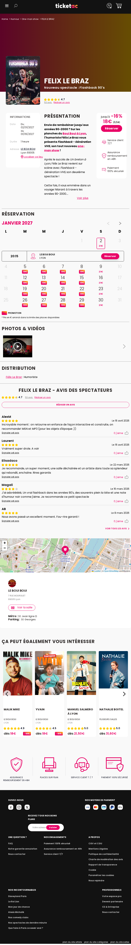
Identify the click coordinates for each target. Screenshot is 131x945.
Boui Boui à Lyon (74, 133)
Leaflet (97, 570)
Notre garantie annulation (22, 848)
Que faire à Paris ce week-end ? (25, 928)
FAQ (10, 843)
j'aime (118, 433)
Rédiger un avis (62, 102)
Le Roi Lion (13, 901)
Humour (15, 19)
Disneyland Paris (17, 896)
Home (5, 19)
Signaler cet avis (10, 432)
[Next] (124, 694)
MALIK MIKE (12, 709)
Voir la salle (24, 607)
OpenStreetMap (111, 570)
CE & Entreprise (110, 906)
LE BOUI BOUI (28, 149)
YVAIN (40, 709)
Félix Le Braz (14, 377)
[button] (7, 6)
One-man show (30, 19)
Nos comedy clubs (18, 917)
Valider (53, 827)
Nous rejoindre (96, 880)
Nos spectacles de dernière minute (27, 922)
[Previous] (7, 694)
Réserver (111, 128)
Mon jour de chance (19, 906)
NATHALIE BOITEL (111, 709)
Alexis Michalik (16, 912)
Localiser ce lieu (29, 156)
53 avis (48, 102)
